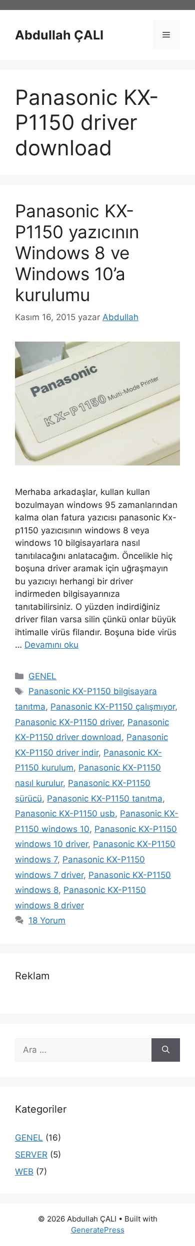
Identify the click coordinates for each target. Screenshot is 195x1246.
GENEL (42, 676)
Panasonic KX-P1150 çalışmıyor (112, 707)
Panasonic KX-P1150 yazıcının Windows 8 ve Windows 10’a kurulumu (77, 252)
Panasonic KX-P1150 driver (68, 722)
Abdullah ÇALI (59, 34)
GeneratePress (97, 1230)
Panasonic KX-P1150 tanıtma (104, 799)
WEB (24, 1172)
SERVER (31, 1155)
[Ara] (166, 1050)
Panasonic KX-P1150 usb (65, 814)
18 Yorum (47, 920)
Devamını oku (51, 645)
